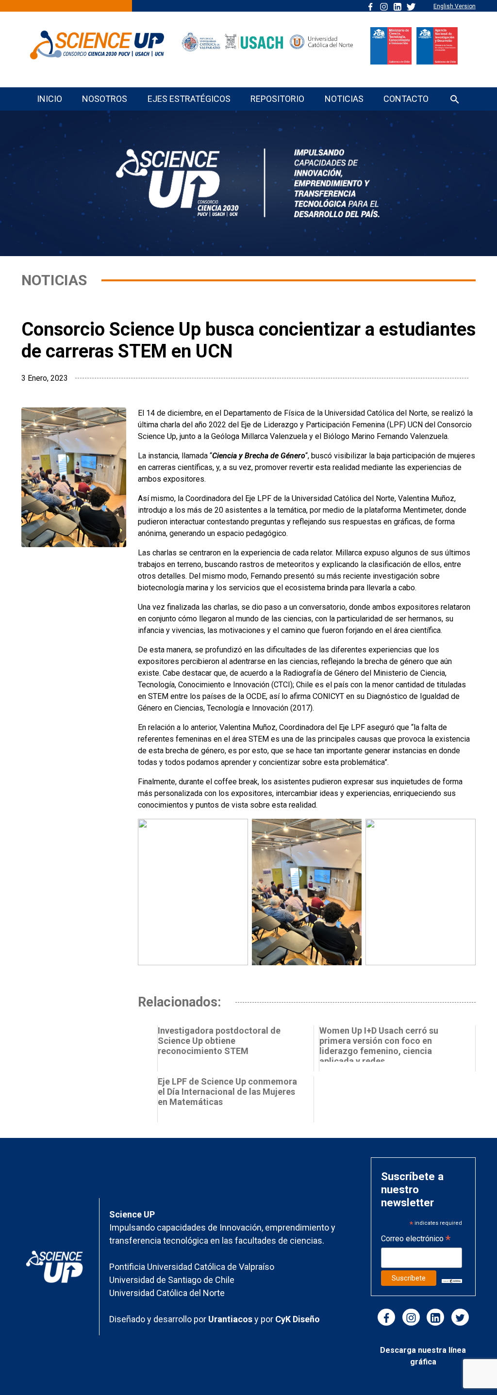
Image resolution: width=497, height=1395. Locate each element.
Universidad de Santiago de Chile (171, 1280)
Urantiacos (231, 1319)
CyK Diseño (297, 1319)
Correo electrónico (415, 1239)
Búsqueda (454, 100)
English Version (454, 6)
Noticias (344, 99)
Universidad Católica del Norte (167, 1293)
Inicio (49, 99)
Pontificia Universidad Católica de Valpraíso (191, 1267)
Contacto (406, 99)
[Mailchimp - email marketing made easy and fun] (452, 1280)
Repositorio (277, 99)
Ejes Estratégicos (189, 99)
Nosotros (104, 99)
